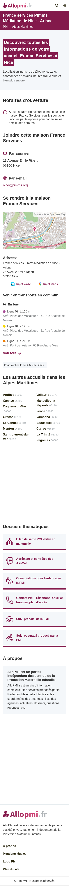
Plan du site (11, 869)
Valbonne (47, 417)
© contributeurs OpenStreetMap (50, 214)
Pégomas (47, 440)
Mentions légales (14, 853)
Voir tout (9, 353)
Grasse (12, 417)
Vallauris (46, 395)
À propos (9, 846)
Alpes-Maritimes (22, 26)
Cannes (12, 400)
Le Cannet (14, 423)
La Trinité (47, 434)
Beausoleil (48, 423)
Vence (44, 411)
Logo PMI (9, 861)
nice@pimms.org (15, 185)
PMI (5, 26)
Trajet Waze (23, 284)
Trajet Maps (50, 284)
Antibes (12, 395)
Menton (12, 428)
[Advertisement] (34, 484)
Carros (45, 428)
